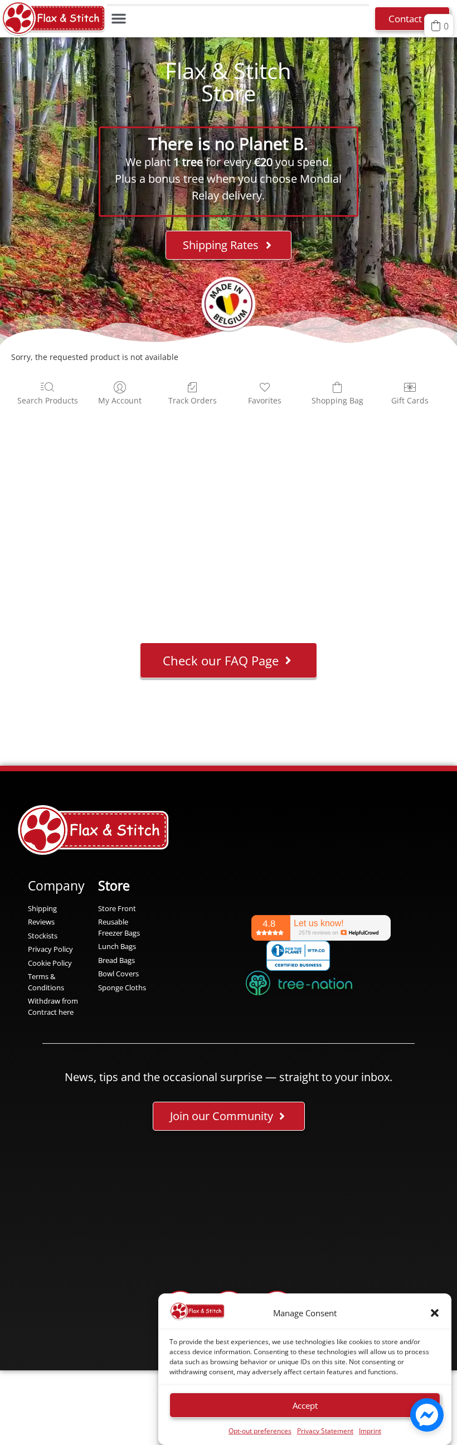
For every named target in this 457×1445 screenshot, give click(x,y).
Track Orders (192, 400)
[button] (434, 1312)
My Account (120, 400)
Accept (305, 1405)
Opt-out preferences (260, 1431)
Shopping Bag (337, 400)
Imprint (370, 1431)
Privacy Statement (325, 1431)
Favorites (264, 400)
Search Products (47, 400)
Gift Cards (410, 400)
